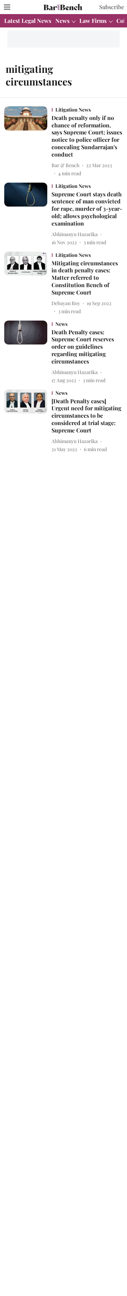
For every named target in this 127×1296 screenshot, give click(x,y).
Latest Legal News (27, 20)
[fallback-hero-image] (28, 141)
